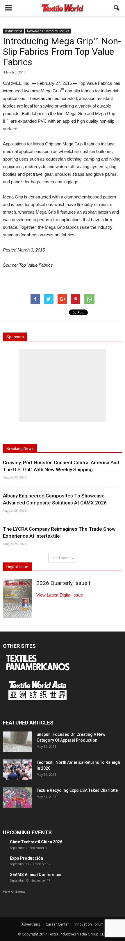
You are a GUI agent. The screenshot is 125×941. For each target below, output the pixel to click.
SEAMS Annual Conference (35, 874)
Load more (60, 557)
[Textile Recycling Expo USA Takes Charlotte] (17, 797)
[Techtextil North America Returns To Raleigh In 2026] (17, 769)
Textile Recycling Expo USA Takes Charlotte (77, 790)
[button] (117, 8)
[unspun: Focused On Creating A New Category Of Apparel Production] (17, 741)
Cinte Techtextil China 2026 (36, 842)
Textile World (13, 31)
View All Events (14, 891)
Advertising (31, 924)
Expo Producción (26, 858)
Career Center (57, 924)
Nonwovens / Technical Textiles (48, 31)
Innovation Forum (88, 924)
